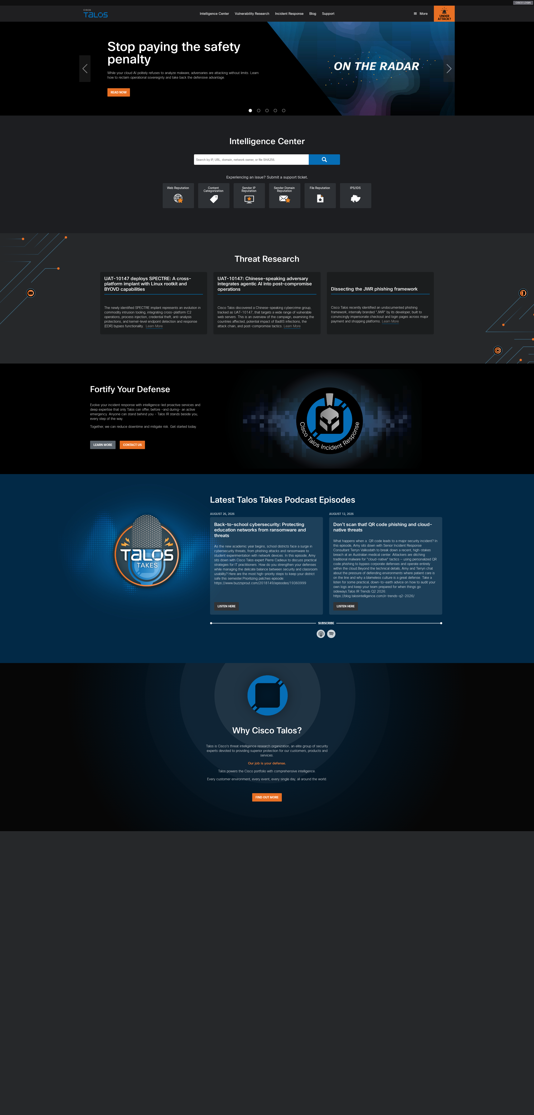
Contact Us (132, 445)
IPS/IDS (355, 188)
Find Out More (267, 797)
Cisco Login (523, 2)
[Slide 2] (267, 110)
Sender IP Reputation (249, 189)
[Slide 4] (283, 110)
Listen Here (227, 606)
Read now (278, 92)
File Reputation (320, 188)
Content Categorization (213, 189)
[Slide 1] (258, 110)
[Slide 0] (250, 110)
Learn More (154, 326)
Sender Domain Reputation (284, 189)
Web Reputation (178, 188)
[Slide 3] (275, 110)
